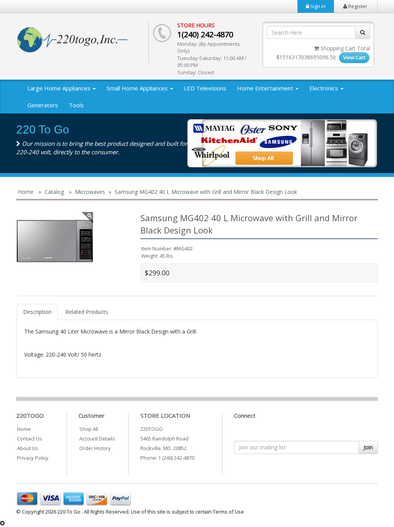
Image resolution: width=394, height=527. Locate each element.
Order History (95, 448)
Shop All (88, 428)
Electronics (324, 88)
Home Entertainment (266, 88)
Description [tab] (37, 311)
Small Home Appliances (138, 88)
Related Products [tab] (86, 311)
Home (24, 428)
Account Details (97, 438)
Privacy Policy (32, 457)
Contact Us (29, 438)
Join (368, 447)
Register (357, 6)
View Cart (354, 57)
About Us (27, 448)
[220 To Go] (54, 241)
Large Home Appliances (59, 88)
